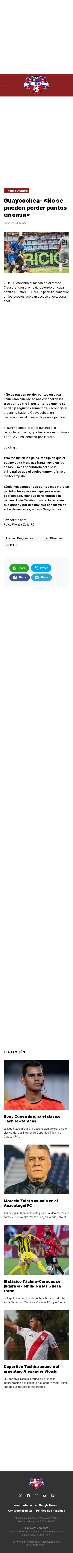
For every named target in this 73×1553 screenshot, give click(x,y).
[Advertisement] (36, 37)
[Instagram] (36, 1495)
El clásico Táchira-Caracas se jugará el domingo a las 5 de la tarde (32, 1286)
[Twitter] (20, 1495)
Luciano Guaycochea (20, 538)
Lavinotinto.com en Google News (35, 1505)
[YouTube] (45, 1495)
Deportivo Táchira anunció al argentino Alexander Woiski (31, 1369)
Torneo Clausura (51, 538)
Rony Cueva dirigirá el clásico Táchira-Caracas (32, 1118)
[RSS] (53, 1495)
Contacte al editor (20, 1510)
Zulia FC (11, 544)
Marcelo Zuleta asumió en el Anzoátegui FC (31, 1203)
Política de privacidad (50, 1510)
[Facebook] (28, 1495)
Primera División (17, 190)
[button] (6, 85)
